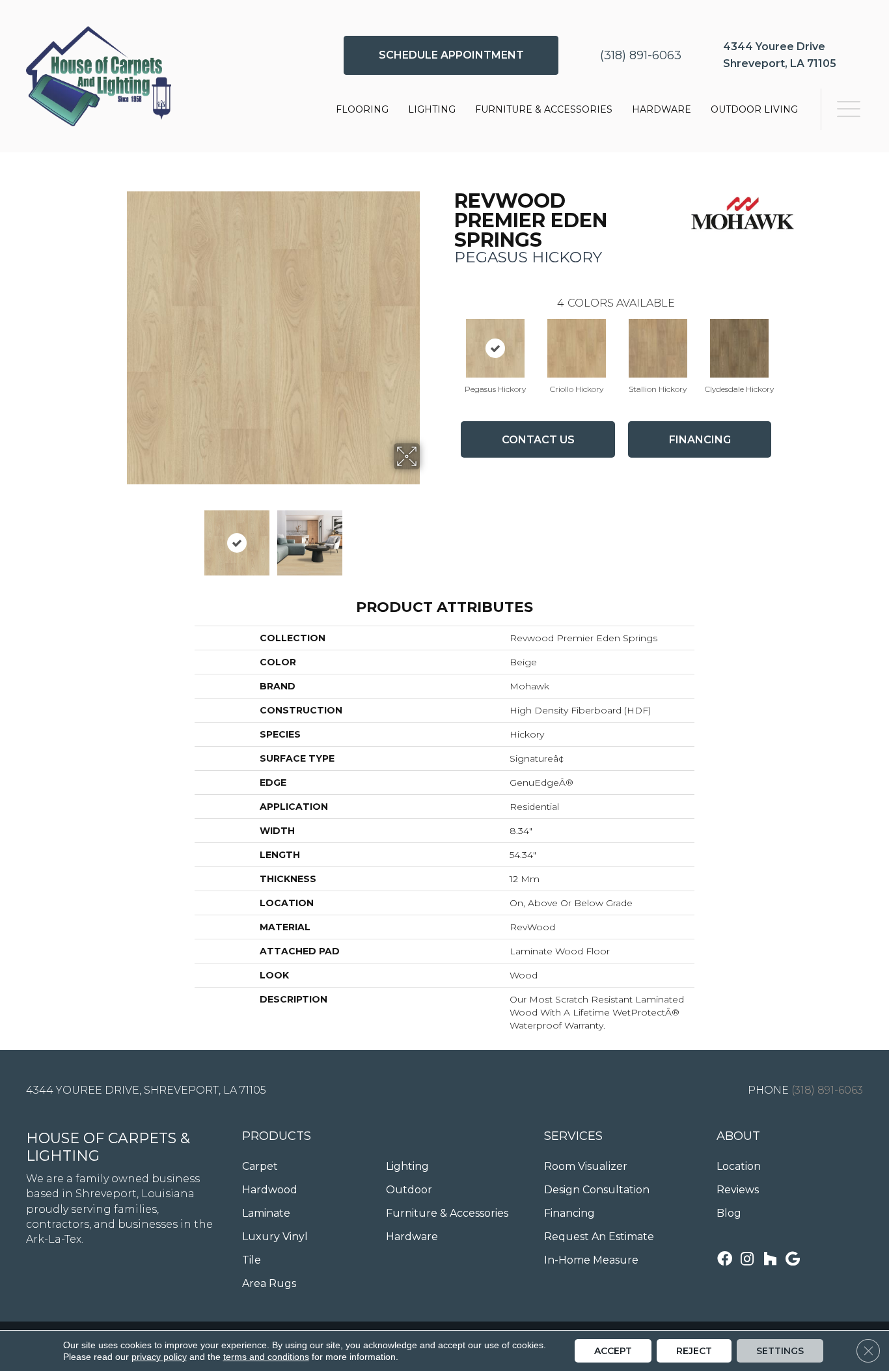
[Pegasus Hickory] (495, 348)
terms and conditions (266, 1356)
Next (428, 536)
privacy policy (159, 1356)
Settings (780, 1351)
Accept (613, 1351)
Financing (700, 440)
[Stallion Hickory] (658, 348)
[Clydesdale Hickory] (739, 348)
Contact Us (538, 440)
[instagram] (747, 1260)
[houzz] (769, 1260)
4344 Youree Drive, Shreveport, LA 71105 (146, 1090)
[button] (451, 55)
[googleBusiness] (793, 1260)
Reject (694, 1351)
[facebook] (724, 1260)
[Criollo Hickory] (576, 348)
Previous (117, 536)
